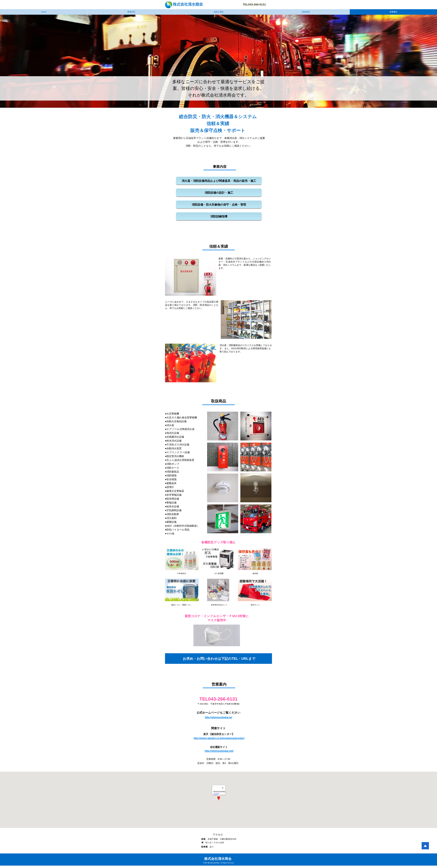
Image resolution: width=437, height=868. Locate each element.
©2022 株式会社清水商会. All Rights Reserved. (218, 863)
